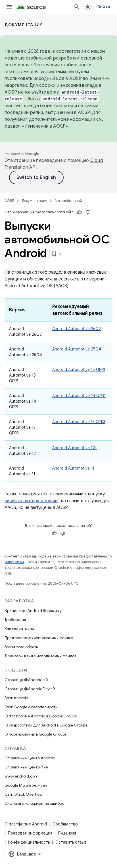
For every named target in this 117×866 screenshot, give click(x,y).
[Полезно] (79, 212)
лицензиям (14, 561)
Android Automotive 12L (74, 447)
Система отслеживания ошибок (34, 803)
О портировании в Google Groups (35, 734)
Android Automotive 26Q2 (76, 328)
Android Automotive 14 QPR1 (79, 395)
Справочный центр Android (30, 758)
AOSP (9, 200)
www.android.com (21, 776)
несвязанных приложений (31, 501)
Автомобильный (68, 200)
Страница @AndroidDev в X (30, 688)
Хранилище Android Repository (33, 610)
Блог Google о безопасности (31, 706)
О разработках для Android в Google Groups (46, 725)
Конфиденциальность (29, 842)
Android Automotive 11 (73, 468)
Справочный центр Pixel (27, 767)
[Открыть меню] (9, 7)
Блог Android (16, 697)
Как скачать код (20, 628)
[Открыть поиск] (77, 6)
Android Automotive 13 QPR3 (78, 421)
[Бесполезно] (88, 212)
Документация (24, 24)
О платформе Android (26, 824)
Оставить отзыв (71, 842)
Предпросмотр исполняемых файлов (39, 637)
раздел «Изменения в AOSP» (36, 126)
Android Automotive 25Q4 (76, 349)
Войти (103, 6)
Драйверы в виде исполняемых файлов (40, 655)
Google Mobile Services (26, 785)
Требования (15, 619)
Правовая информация (30, 833)
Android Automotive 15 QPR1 (78, 369)
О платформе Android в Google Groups (41, 716)
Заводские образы (22, 646)
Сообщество (65, 824)
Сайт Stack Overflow (24, 794)
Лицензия (67, 833)
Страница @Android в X (27, 679)
